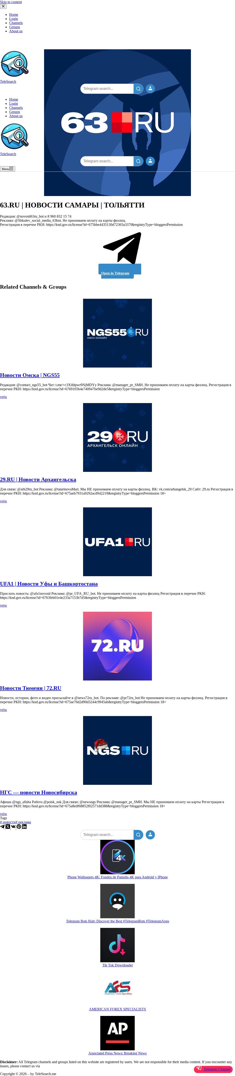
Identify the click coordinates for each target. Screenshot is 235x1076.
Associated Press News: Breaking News (117, 1053)
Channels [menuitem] (16, 23)
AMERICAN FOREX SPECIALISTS (117, 1009)
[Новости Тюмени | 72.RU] (117, 646)
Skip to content (11, 2)
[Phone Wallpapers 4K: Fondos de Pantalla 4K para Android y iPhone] (117, 857)
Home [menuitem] (13, 15)
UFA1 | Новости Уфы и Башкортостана (49, 584)
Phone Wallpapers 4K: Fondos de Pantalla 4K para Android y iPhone (117, 877)
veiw (3, 397)
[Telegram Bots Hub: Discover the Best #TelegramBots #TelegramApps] (117, 901)
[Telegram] (3, 828)
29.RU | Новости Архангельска (38, 479)
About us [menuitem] (15, 31)
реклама (23, 822)
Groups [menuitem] (14, 27)
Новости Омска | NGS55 (30, 375)
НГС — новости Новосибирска (38, 792)
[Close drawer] (3, 6)
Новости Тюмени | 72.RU (30, 688)
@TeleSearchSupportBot (58, 1066)
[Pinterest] (19, 828)
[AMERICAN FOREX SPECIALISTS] (117, 989)
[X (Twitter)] (8, 828)
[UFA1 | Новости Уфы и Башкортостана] (117, 541)
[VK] (14, 828)
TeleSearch (8, 81)
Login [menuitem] (13, 19)
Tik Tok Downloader (117, 965)
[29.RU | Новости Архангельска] (117, 437)
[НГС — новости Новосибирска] (117, 750)
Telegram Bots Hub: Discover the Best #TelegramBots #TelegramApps (117, 921)
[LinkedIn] (24, 828)
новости (8, 822)
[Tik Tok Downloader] (117, 945)
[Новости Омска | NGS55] (117, 333)
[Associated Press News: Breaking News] (117, 1033)
